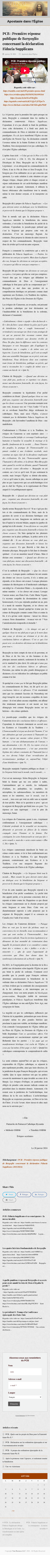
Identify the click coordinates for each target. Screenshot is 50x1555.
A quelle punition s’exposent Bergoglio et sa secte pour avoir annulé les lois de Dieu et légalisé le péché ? (25, 1283)
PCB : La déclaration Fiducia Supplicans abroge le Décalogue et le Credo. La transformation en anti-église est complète (13, 1528)
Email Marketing (20, 1415)
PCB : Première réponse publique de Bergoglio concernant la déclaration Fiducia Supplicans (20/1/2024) (25, 1163)
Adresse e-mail (14, 1379)
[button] (46, 9)
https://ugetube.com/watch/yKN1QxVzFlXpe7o (24, 101)
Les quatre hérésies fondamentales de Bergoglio (24, 1248)
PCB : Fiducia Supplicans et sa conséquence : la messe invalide (36, 1525)
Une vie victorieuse (12, 1466)
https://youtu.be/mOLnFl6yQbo (24, 97)
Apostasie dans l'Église (29, 54)
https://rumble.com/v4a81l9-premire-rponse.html (24, 90)
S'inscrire (14, 1404)
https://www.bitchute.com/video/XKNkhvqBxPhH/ (24, 104)
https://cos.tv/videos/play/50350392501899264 (24, 94)
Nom (10, 1366)
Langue (11, 1393)
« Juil (12, 1511)
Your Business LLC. (19, 1551)
